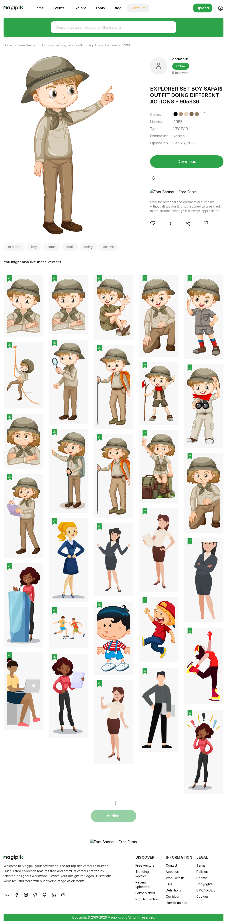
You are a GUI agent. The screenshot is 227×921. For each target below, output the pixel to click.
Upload (203, 8)
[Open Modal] (152, 223)
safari (52, 247)
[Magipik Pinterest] (44, 894)
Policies (202, 871)
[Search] (170, 27)
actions (108, 247)
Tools (100, 8)
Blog (117, 8)
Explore (79, 8)
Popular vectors (147, 899)
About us (172, 871)
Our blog (172, 896)
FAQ (169, 884)
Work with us (175, 878)
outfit (70, 247)
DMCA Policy (205, 890)
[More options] (37, 338)
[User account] (218, 8)
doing (88, 247)
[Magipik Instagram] (26, 894)
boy (34, 247)
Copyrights (204, 884)
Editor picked (145, 893)
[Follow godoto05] (158, 65)
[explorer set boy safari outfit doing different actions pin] (36, 282)
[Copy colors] (204, 114)
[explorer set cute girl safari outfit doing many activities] (23, 441)
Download (186, 161)
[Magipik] (13, 8)
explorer (14, 247)
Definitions (173, 890)
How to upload (176, 903)
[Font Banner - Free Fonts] (186, 191)
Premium (138, 8)
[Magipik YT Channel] (63, 894)
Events (59, 8)
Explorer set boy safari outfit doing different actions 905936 (86, 45)
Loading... (113, 816)
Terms (200, 865)
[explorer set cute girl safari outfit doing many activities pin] (36, 420)
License (202, 878)
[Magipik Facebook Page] (16, 894)
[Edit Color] (153, 177)
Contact (171, 865)
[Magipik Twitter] (35, 894)
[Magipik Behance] (7, 894)
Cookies (202, 896)
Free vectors (144, 865)
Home (39, 8)
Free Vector (27, 45)
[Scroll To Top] (218, 913)
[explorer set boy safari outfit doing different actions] (23, 306)
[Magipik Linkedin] (54, 894)
